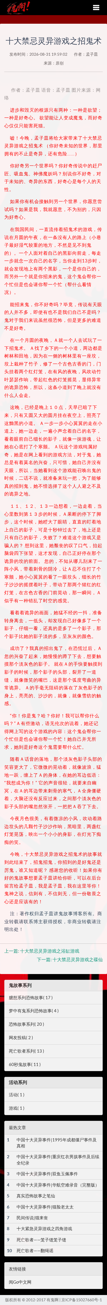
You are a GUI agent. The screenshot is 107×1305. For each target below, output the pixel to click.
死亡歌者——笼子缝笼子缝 (41, 1239)
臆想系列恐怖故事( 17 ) (31, 997)
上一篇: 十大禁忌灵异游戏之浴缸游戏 (41, 950)
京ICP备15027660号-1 (81, 1300)
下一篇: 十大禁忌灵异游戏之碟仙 (70, 959)
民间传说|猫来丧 (32, 1217)
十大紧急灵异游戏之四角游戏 (44, 1228)
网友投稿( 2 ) (21, 1037)
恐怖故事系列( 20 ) (26, 1024)
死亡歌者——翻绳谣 (35, 1250)
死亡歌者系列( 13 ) (26, 1051)
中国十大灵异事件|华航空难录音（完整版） (58, 1184)
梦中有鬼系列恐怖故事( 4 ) (34, 1010)
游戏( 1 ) (17, 1108)
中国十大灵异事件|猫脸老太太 (45, 1206)
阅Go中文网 (20, 1282)
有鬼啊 (17, 7)
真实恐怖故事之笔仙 (36, 1195)
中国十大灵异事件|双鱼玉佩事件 (47, 1173)
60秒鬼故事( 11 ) (25, 1064)
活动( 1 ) (17, 1094)
